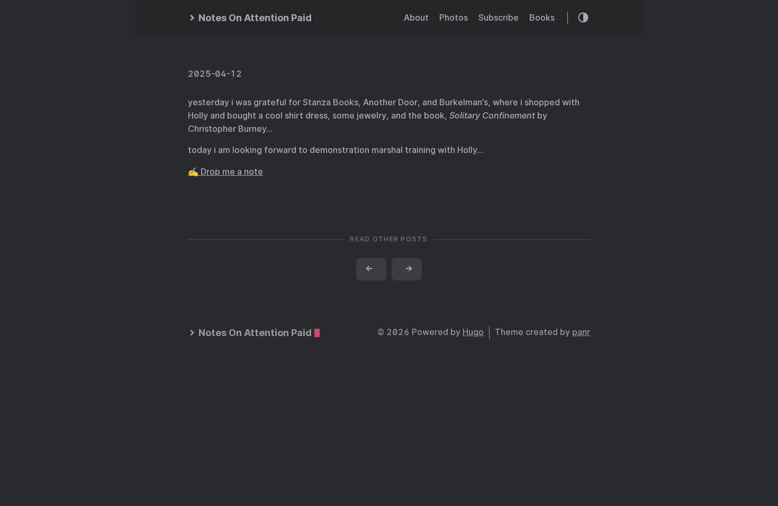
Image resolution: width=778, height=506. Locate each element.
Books (542, 18)
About (416, 18)
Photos (453, 18)
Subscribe (498, 18)
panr (581, 332)
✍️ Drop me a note (225, 172)
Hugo (473, 332)
